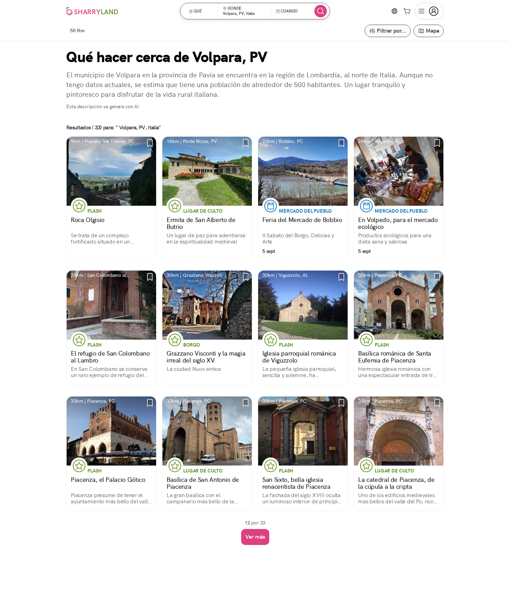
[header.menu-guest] (429, 11)
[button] (202, 11)
